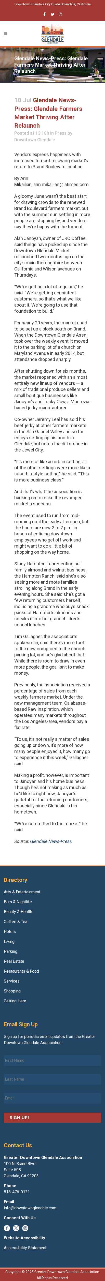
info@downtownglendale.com (30, 1207)
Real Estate (14, 961)
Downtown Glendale (34, 139)
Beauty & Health (18, 911)
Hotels (10, 931)
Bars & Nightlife (18, 901)
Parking (10, 951)
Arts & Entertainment (22, 892)
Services (12, 981)
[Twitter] (16, 1227)
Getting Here (15, 1001)
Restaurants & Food (21, 971)
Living (9, 941)
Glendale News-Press (51, 841)
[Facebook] (7, 1227)
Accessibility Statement (25, 1247)
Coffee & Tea (15, 921)
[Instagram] (25, 1227)
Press (61, 133)
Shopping (12, 991)
